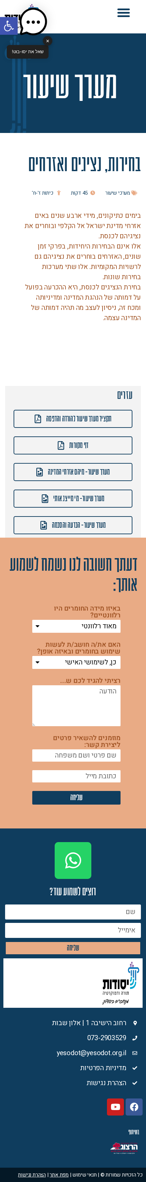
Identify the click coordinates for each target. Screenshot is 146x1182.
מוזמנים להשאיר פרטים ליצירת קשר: (87, 742)
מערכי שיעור (117, 193)
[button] (123, 12)
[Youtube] (115, 1107)
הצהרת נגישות (32, 1175)
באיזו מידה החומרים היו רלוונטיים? (87, 612)
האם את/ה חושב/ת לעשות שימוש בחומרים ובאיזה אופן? (79, 648)
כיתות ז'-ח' (42, 193)
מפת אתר (59, 1175)
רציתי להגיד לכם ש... (90, 681)
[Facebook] (134, 1107)
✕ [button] (48, 40)
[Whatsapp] (73, 860)
